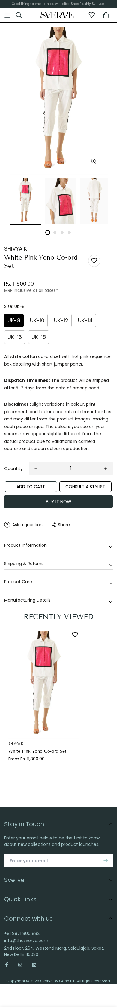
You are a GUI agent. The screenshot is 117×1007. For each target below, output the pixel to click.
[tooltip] (93, 161)
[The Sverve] (57, 15)
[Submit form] (106, 860)
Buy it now (58, 501)
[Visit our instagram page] (20, 964)
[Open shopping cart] (106, 15)
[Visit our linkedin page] (34, 964)
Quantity (13, 468)
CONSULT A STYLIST (85, 487)
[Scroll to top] (107, 971)
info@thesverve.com (26, 941)
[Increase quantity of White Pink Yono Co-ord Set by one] (105, 469)
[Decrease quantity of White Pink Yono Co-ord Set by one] (36, 469)
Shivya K (15, 248)
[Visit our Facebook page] (9, 964)
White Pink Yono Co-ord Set (37, 751)
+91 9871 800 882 (22, 933)
